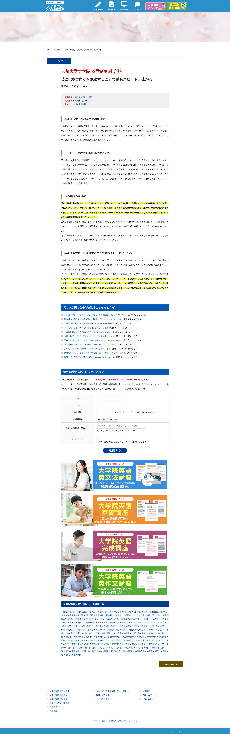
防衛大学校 (103, 651)
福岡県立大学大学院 (124, 648)
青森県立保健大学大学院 (121, 651)
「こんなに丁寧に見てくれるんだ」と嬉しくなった (86, 328)
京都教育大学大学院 (136, 630)
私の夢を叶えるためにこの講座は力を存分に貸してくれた (89, 344)
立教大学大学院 (142, 648)
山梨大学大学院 (113, 637)
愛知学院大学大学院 (151, 615)
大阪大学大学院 (138, 633)
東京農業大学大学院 (153, 623)
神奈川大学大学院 (113, 615)
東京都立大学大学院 (120, 644)
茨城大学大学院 (89, 651)
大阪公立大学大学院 (86, 612)
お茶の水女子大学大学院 (104, 626)
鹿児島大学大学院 (73, 655)
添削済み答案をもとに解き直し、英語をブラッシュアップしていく (93, 319)
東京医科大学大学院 (151, 640)
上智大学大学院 (157, 626)
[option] (115, 703)
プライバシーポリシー (100, 721)
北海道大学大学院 (85, 633)
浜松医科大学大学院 (88, 648)
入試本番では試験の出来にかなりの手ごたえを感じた (87, 336)
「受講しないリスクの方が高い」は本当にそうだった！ (88, 332)
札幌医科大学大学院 (131, 640)
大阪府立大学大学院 (74, 637)
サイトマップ (133, 721)
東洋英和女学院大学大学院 (86, 619)
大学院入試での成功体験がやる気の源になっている (86, 349)
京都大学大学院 (79, 104)
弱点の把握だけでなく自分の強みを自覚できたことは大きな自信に (93, 340)
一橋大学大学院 (124, 626)
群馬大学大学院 (72, 651)
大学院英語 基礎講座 (58, 695)
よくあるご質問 (102, 699)
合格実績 (53, 711)
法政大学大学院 (135, 623)
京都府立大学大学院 (116, 630)
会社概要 (146, 691)
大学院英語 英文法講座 (59, 691)
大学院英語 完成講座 (58, 699)
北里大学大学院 (74, 623)
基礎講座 (78, 97)
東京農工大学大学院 (74, 615)
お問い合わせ (148, 699)
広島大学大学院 (129, 637)
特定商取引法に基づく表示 (117, 721)
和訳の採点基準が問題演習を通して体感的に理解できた (88, 357)
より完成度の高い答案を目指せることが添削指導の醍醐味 (89, 323)
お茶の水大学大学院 (82, 626)
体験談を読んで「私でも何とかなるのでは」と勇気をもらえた (91, 353)
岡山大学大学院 (104, 612)
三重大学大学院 (140, 626)
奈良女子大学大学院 (94, 637)
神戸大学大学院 (106, 648)
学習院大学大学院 (132, 615)
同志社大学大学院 (103, 633)
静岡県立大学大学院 (143, 651)
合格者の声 (54, 707)
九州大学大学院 (82, 630)
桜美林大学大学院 (156, 644)
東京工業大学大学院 (80, 644)
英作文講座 (88, 97)
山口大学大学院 (140, 612)
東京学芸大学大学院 (110, 619)
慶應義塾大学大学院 (76, 640)
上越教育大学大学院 (130, 619)
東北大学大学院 (138, 644)
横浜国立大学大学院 (94, 615)
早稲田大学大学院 (95, 640)
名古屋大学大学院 (121, 633)
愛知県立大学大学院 (147, 637)
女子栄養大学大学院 (116, 623)
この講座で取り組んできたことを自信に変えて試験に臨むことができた (95, 315)
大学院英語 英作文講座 (59, 703)
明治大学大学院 (113, 640)
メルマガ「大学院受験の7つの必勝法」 (113, 691)
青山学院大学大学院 (122, 612)
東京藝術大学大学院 (100, 644)
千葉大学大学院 (68, 612)
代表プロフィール (150, 695)
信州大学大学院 (155, 630)
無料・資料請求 (102, 695)
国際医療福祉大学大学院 (94, 623)
